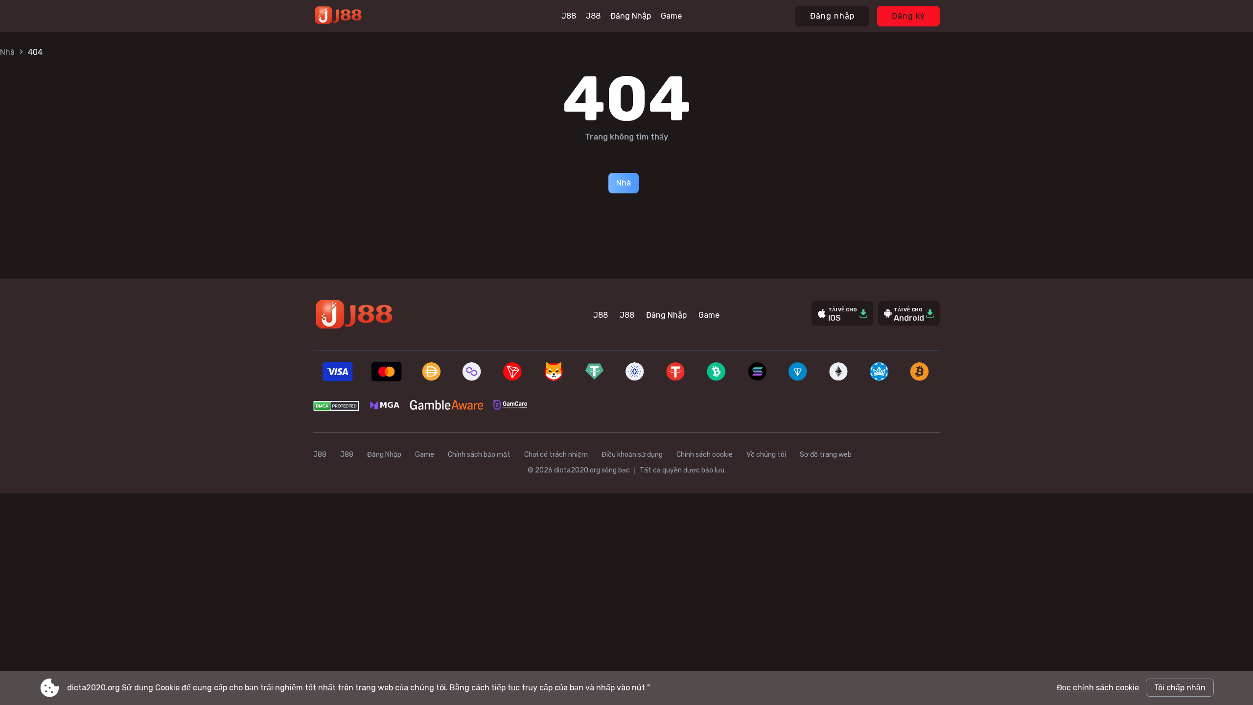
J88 (568, 16)
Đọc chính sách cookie (1098, 687)
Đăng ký (908, 16)
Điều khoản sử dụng (632, 454)
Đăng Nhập (630, 16)
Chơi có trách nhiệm (556, 454)
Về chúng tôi (766, 454)
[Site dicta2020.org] (370, 16)
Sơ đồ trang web (826, 454)
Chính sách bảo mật (479, 454)
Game (671, 16)
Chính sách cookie (704, 454)
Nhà (7, 52)
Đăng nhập (832, 16)
